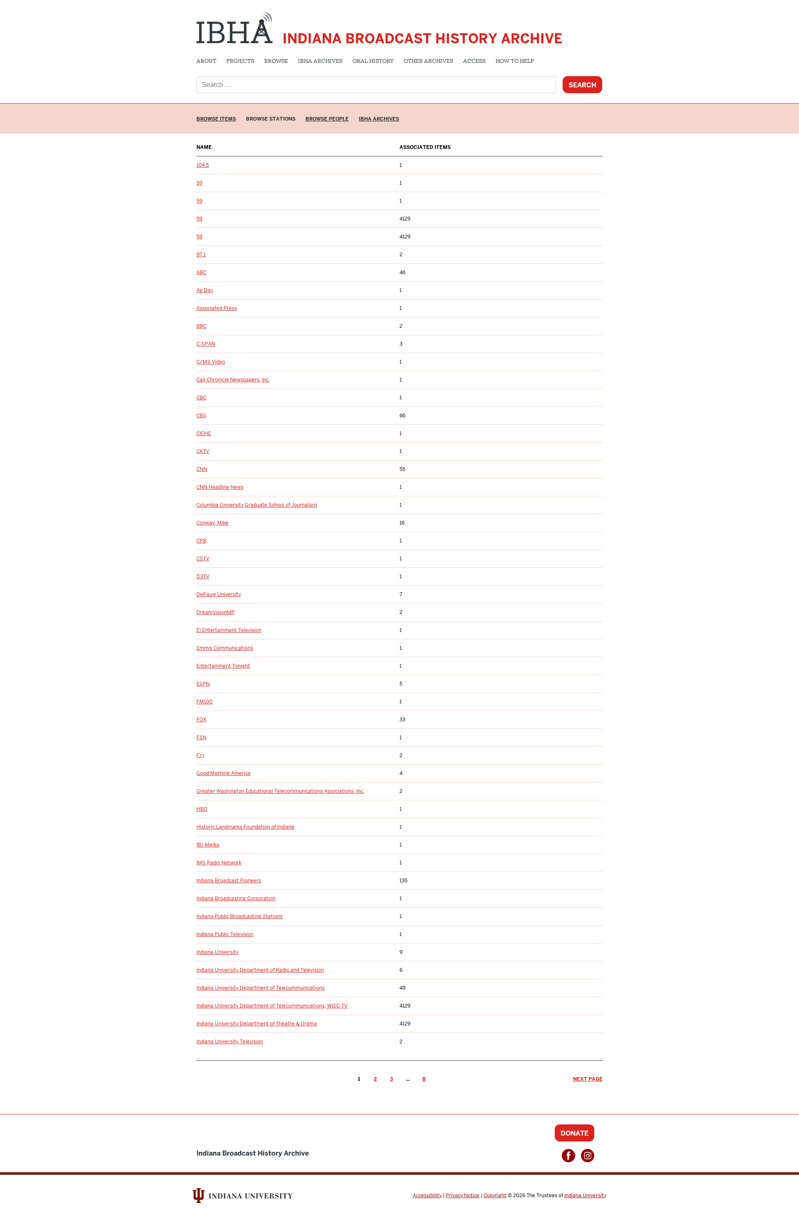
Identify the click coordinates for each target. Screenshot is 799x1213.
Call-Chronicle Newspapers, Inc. (233, 379)
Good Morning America (223, 773)
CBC (201, 397)
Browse (276, 61)
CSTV (202, 558)
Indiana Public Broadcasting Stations (239, 916)
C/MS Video (210, 362)
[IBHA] (234, 26)
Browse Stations (270, 119)
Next (588, 1079)
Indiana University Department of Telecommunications (260, 988)
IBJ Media (207, 845)
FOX (201, 719)
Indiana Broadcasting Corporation (235, 898)
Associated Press (216, 308)
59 (199, 183)
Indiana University (217, 952)
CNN (201, 469)
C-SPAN (205, 344)
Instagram (587, 1155)
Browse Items (216, 119)
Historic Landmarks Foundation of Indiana (245, 827)
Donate (574, 1133)
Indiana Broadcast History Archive (422, 38)
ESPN (203, 684)
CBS (201, 415)
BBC (201, 326)
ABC (201, 272)
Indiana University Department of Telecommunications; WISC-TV (271, 1006)
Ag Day (204, 290)
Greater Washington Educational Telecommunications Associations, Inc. (280, 791)
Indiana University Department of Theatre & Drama (256, 1023)
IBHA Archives (320, 61)
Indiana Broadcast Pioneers (228, 880)
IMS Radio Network (218, 862)
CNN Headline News (219, 487)
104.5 (202, 165)
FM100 (204, 701)
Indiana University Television (229, 1041)
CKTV (202, 451)
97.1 (201, 254)
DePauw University (218, 594)
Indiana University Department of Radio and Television (260, 970)
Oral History (373, 61)
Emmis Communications (224, 648)
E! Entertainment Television (228, 630)
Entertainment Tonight (223, 666)
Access (474, 61)
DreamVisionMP (215, 612)
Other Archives (428, 61)
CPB (201, 540)
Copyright (495, 1195)
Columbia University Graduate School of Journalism (256, 505)
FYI (200, 755)
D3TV (202, 576)
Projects (240, 61)
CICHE (203, 433)
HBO (201, 809)
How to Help (515, 61)
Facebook (568, 1155)
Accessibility (427, 1195)
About (206, 61)
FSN (201, 737)
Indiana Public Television (224, 934)
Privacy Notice (462, 1195)
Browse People (327, 119)
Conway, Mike (212, 523)
